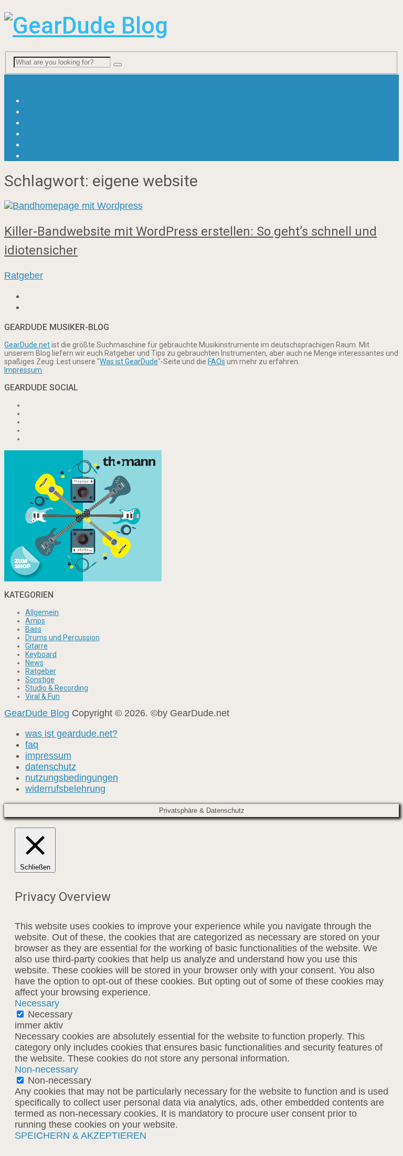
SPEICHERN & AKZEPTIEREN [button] (80, 1135)
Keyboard (41, 654)
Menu (16, 80)
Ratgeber (44, 122)
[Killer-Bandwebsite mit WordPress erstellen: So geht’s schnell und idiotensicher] (201, 205)
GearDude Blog (36, 713)
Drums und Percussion (62, 637)
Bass (35, 144)
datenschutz (50, 766)
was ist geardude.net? (71, 733)
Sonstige (40, 679)
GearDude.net (27, 345)
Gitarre (39, 133)
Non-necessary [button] (46, 1069)
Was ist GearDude (129, 361)
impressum (48, 755)
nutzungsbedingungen (71, 777)
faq (31, 744)
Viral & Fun (48, 111)
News (37, 100)
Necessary (50, 1014)
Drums (39, 155)
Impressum (23, 370)
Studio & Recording (56, 688)
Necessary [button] (37, 1003)
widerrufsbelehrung (65, 788)
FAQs (216, 361)
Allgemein (42, 612)
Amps (35, 621)
